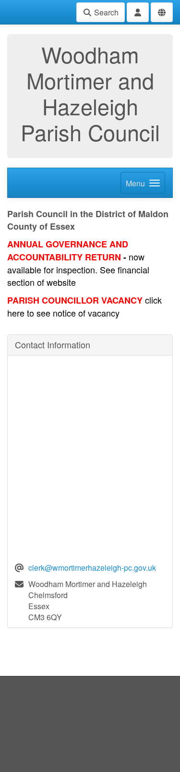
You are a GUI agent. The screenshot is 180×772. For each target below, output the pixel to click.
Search (105, 12)
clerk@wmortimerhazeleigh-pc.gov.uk (92, 567)
